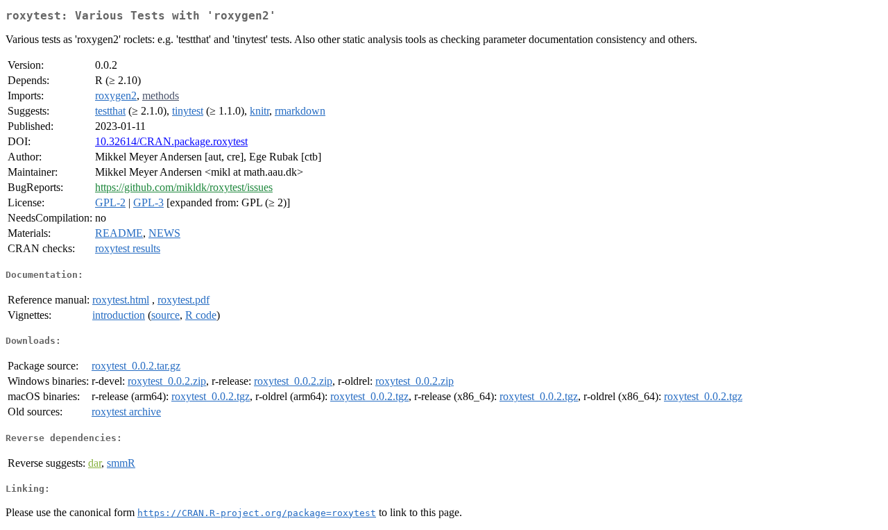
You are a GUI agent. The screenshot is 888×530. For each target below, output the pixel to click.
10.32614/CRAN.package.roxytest (171, 141)
